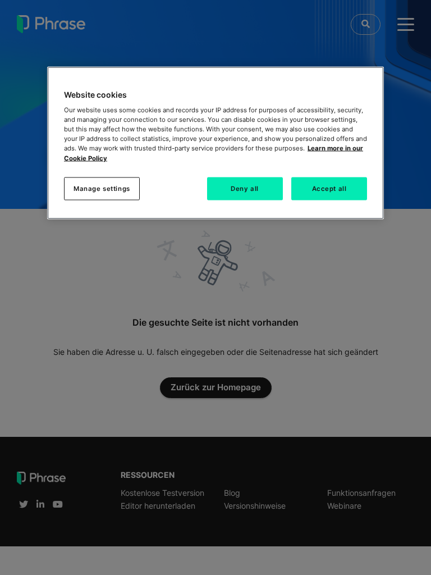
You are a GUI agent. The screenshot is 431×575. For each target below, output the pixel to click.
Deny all (245, 188)
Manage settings (102, 188)
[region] (215, 143)
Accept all (329, 188)
